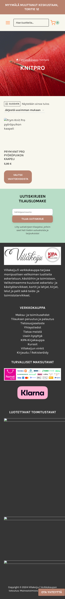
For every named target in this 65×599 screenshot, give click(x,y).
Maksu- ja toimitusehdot (33, 315)
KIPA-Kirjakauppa (32, 340)
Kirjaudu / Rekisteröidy (32, 352)
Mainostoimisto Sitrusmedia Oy (38, 590)
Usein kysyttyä (32, 336)
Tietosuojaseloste (32, 323)
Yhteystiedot (32, 327)
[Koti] (17, 59)
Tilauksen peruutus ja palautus (32, 319)
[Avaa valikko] (8, 22)
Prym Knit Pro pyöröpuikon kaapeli (14, 155)
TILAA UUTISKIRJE (33, 218)
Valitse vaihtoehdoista (18, 176)
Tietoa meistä (32, 332)
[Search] (44, 23)
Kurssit (33, 344)
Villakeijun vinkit (32, 348)
